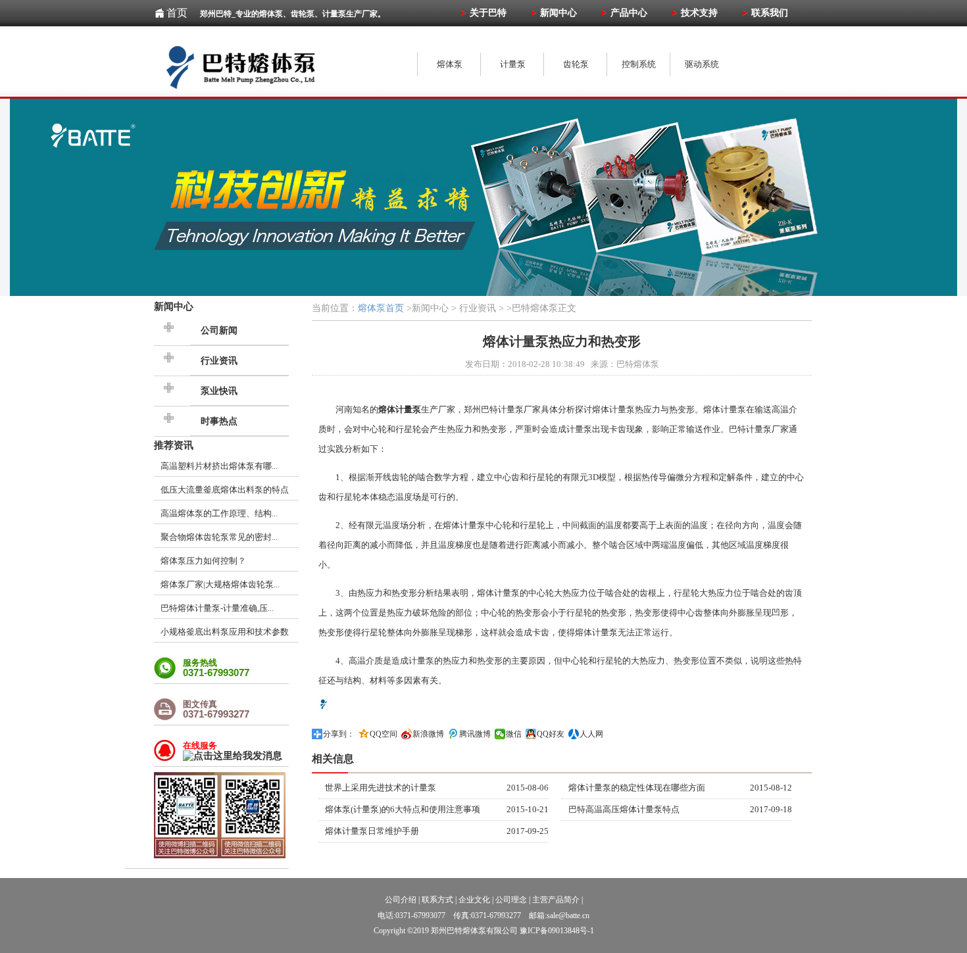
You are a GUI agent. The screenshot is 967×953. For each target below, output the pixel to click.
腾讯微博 (475, 734)
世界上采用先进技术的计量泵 (380, 788)
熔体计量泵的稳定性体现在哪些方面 (636, 788)
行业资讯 (219, 361)
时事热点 (219, 421)
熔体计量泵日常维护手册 (372, 831)
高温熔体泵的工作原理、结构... (219, 513)
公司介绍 (400, 899)
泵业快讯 (219, 391)
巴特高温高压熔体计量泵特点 (624, 809)
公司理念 (511, 899)
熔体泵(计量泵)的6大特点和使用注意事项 (402, 809)
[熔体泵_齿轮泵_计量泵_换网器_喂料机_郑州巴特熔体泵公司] (282, 62)
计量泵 (511, 409)
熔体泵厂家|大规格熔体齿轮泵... (220, 584)
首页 (176, 12)
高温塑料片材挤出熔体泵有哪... (219, 466)
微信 (514, 734)
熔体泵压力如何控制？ (203, 561)
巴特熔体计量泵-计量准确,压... (217, 608)
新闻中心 (173, 306)
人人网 (591, 734)
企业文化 (474, 899)
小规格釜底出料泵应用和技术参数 (225, 632)
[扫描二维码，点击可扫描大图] (219, 855)
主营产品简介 (556, 899)
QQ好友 (550, 734)
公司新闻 (219, 330)
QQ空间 (383, 734)
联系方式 (437, 899)
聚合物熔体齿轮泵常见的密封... (219, 537)
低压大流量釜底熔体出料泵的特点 (225, 490)
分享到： (339, 734)
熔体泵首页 (381, 308)
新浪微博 (428, 734)
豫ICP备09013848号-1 (557, 930)
